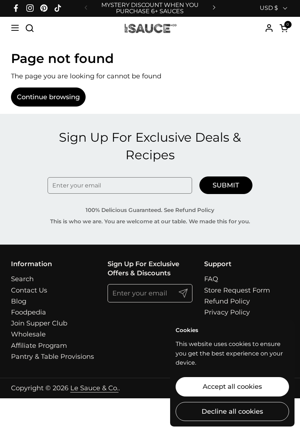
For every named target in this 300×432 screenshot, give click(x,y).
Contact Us (29, 290)
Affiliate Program (39, 346)
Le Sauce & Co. (94, 388)
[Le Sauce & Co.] (150, 28)
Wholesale (28, 334)
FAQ (211, 279)
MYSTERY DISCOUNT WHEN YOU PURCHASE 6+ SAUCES (150, 8)
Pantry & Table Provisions (52, 357)
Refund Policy (227, 301)
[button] (29, 28)
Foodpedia (28, 312)
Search (22, 279)
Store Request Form (237, 290)
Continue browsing (48, 97)
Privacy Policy (227, 312)
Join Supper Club (39, 323)
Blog (18, 301)
